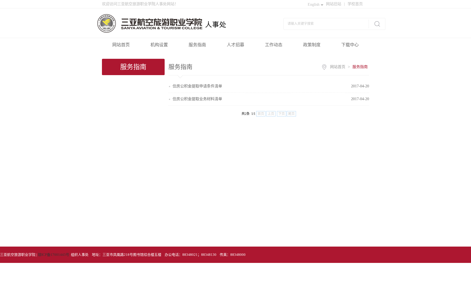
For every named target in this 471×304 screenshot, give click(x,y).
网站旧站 (335, 4)
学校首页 (355, 4)
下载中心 (350, 44)
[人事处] (174, 23)
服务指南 (197, 44)
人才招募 (235, 44)
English (313, 4)
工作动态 (273, 44)
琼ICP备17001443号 (53, 255)
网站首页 (121, 44)
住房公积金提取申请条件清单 (197, 86)
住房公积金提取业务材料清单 (197, 99)
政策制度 (312, 44)
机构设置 (159, 44)
